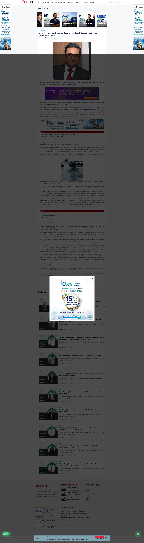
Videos (70, 2)
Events (77, 2)
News (47, 2)
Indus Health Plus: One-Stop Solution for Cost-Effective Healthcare (68, 33)
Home (42, 2)
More (93, 2)
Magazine (85, 2)
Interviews (62, 2)
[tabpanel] (41, 19)
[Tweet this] (48, 38)
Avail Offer (99, 538)
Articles (55, 2)
